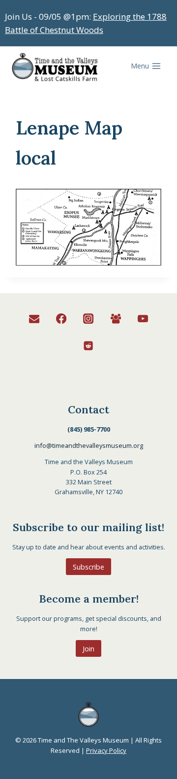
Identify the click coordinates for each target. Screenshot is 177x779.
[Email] (34, 318)
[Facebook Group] (115, 318)
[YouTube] (142, 318)
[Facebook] (61, 318)
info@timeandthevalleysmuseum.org (88, 445)
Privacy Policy (106, 750)
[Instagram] (88, 318)
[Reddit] (88, 345)
